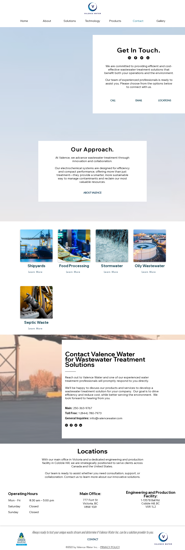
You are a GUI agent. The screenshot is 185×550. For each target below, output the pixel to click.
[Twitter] (141, 57)
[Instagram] (129, 57)
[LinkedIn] (147, 57)
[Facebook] (135, 57)
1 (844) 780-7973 (90, 413)
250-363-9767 (82, 408)
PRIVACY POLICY (110, 547)
